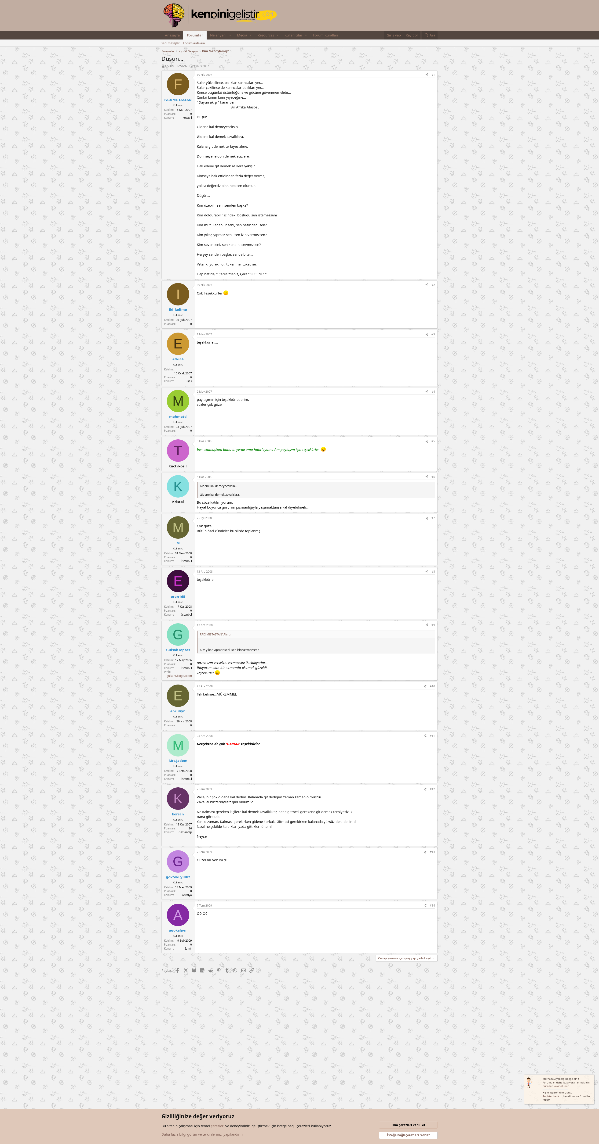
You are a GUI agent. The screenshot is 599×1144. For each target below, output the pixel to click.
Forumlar (195, 35)
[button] (230, 35)
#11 (432, 736)
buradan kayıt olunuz (556, 1086)
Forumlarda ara (194, 43)
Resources (266, 35)
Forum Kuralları (325, 35)
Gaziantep (185, 832)
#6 (433, 477)
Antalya (187, 895)
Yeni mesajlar (170, 43)
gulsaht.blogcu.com (179, 676)
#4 (433, 392)
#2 (433, 285)
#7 (433, 518)
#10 (432, 686)
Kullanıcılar (293, 35)
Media (242, 35)
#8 (433, 572)
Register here (551, 1096)
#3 (433, 334)
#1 (433, 75)
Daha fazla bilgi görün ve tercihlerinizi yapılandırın (202, 1134)
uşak (189, 381)
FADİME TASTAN (176, 66)
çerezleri (217, 1125)
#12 (432, 789)
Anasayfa (172, 35)
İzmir (188, 948)
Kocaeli (187, 118)
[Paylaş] (427, 75)
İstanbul (186, 561)
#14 (432, 905)
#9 (433, 625)
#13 (432, 852)
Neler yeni (218, 35)
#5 (433, 441)
